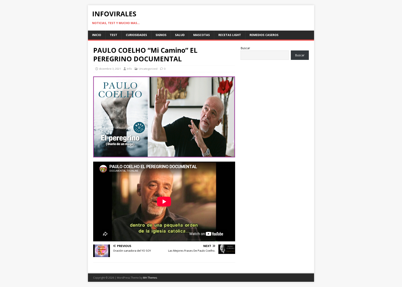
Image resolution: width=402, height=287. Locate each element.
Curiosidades (136, 35)
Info (129, 69)
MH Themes (150, 277)
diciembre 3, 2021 (110, 69)
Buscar (245, 48)
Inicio (96, 35)
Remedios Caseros (264, 35)
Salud (180, 35)
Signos (161, 35)
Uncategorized (148, 69)
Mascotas (201, 35)
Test (113, 35)
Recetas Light (229, 35)
